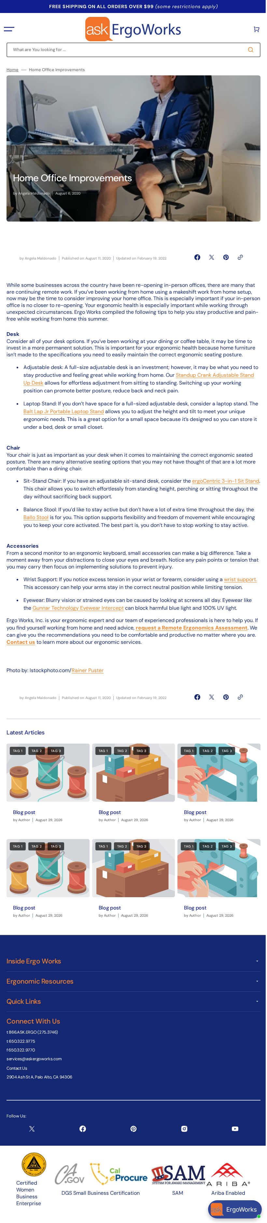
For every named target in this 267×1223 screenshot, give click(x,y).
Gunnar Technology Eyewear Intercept (78, 615)
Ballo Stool (36, 517)
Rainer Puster (88, 678)
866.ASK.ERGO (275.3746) (33, 1037)
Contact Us (17, 1073)
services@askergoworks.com (34, 1064)
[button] (9, 29)
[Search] (247, 50)
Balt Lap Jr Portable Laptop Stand (74, 411)
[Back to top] (253, 1214)
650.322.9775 (22, 1047)
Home (13, 69)
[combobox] (131, 50)
